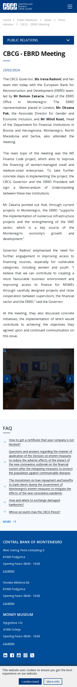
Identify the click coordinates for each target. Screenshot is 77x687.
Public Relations (27, 20)
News (48, 20)
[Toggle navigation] (66, 7)
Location (8, 571)
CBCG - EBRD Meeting (35, 24)
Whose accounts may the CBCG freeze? (34, 512)
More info (52, 681)
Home (7, 20)
